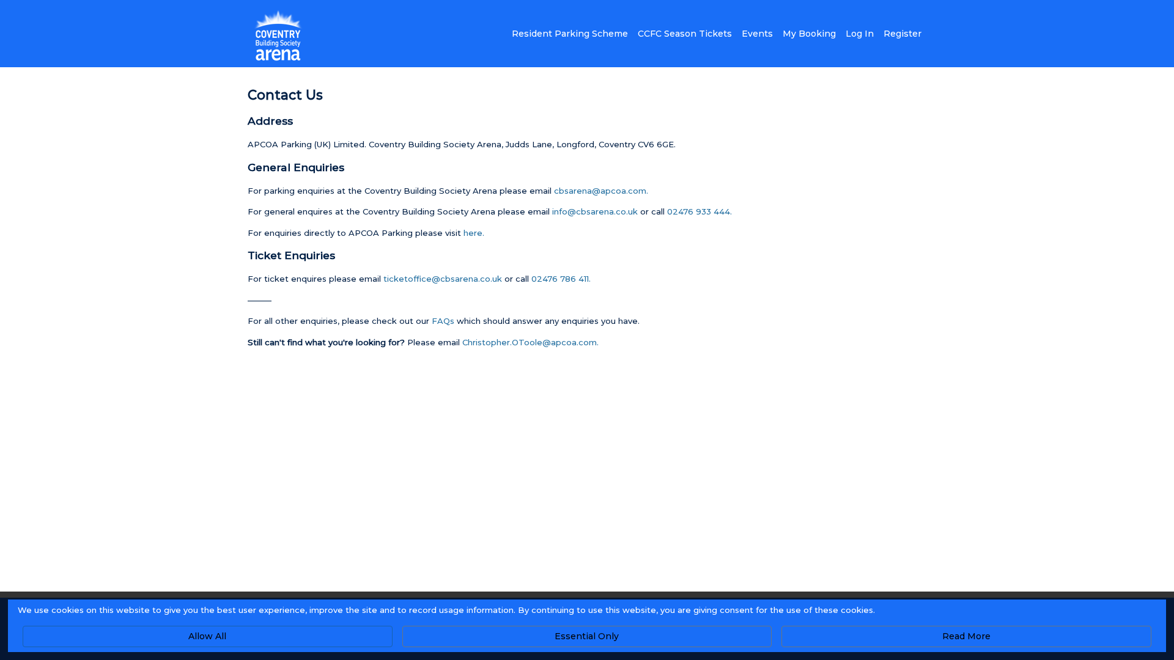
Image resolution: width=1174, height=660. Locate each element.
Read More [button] (966, 636)
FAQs (443, 321)
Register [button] (902, 33)
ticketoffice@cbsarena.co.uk (442, 279)
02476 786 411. (561, 279)
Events (757, 33)
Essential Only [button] (587, 636)
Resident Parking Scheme (570, 33)
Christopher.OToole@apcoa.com (529, 342)
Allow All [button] (207, 636)
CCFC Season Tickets (685, 33)
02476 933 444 (698, 211)
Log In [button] (860, 33)
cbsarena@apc (600, 191)
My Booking (809, 33)
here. (473, 233)
